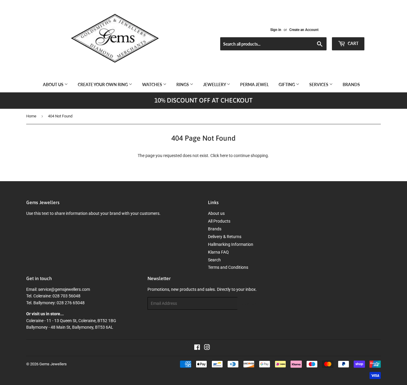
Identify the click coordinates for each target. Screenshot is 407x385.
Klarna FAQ (218, 252)
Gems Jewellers (53, 364)
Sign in (275, 30)
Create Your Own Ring (103, 84)
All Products (219, 221)
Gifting (287, 84)
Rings (183, 84)
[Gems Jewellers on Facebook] (197, 348)
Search (214, 259)
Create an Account (304, 30)
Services (319, 84)
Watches (152, 84)
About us (53, 84)
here (224, 155)
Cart (352, 43)
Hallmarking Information (230, 244)
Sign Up (248, 303)
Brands (351, 84)
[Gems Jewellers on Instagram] (207, 348)
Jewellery (215, 84)
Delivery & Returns (224, 236)
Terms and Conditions (228, 267)
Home (31, 116)
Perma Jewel (254, 84)
